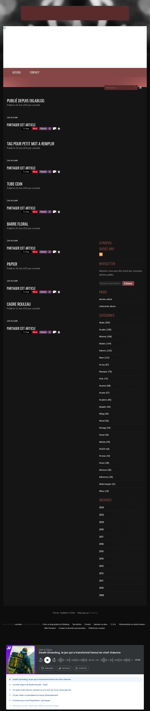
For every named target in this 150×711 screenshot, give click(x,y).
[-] (75, 67)
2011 (101, 580)
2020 (101, 522)
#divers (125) (105, 350)
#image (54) (105, 428)
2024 (101, 507)
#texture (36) (105, 470)
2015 (101, 551)
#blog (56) (104, 413)
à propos (83, 668)
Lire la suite (12, 117)
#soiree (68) (105, 385)
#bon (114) (104, 357)
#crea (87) (104, 364)
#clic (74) (103, 378)
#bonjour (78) (105, 371)
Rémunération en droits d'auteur (132, 624)
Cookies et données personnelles (72, 628)
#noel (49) (104, 435)
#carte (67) (104, 392)
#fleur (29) (104, 491)
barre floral (17, 224)
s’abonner (49, 668)
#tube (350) (104, 322)
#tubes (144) (105, 343)
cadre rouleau (19, 304)
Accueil (16, 72)
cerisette (18, 624)
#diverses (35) (106, 477)
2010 (101, 587)
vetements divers (107, 306)
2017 (101, 536)
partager (66, 668)
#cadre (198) (105, 329)
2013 (101, 565)
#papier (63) (105, 407)
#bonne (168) (105, 336)
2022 (101, 514)
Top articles (76, 624)
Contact (34, 72)
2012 (101, 573)
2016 (101, 543)
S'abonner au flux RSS (101, 254)
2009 (101, 595)
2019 (101, 529)
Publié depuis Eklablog (25, 100)
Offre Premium (50, 628)
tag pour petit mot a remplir (30, 143)
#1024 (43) (104, 449)
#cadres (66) (105, 400)
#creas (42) (104, 456)
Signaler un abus (101, 624)
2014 (101, 558)
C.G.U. (113, 624)
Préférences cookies (97, 628)
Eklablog (94, 613)
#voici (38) (104, 463)
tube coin (14, 184)
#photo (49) (104, 442)
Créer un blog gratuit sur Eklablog (55, 624)
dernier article (105, 299)
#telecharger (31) (107, 484)
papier (12, 264)
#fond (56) (104, 420)
